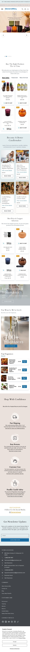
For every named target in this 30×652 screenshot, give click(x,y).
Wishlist (4, 606)
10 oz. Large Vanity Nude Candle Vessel (22, 248)
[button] (22, 9)
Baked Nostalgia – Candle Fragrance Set (22, 96)
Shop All (3, 356)
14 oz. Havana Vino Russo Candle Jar (8, 122)
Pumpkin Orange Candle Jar (22, 122)
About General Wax (6, 586)
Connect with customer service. (15, 473)
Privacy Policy (22, 638)
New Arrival (24, 77)
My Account (4, 601)
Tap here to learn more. (15, 451)
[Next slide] (26, 35)
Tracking (4, 603)
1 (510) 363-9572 (9, 570)
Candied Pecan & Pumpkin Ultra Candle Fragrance (13, 370)
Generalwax (15, 512)
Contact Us (4, 588)
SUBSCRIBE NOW (15, 539)
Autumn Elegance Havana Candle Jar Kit (8, 96)
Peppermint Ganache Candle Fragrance (12, 386)
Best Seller (5, 77)
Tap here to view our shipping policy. (15, 428)
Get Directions (8, 563)
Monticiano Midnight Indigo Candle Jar (7, 275)
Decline (14, 645)
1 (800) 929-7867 (9, 557)
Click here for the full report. (15, 496)
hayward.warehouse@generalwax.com (15, 572)
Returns (4, 608)
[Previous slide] (3, 35)
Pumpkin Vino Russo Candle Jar (22, 275)
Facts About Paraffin (6, 593)
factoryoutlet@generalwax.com (13, 560)
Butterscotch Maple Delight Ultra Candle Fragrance (12, 361)
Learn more (8, 301)
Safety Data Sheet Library (8, 613)
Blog (3, 591)
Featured (15, 77)
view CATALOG (11, 346)
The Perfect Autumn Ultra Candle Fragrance (12, 378)
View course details (7, 170)
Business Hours (9, 575)
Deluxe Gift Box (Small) (7, 248)
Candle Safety (5, 611)
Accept (14, 641)
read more (7, 176)
